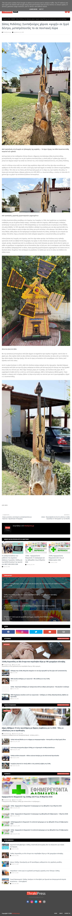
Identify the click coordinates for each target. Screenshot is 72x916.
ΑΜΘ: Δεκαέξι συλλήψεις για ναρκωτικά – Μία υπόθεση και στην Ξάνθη (30, 678)
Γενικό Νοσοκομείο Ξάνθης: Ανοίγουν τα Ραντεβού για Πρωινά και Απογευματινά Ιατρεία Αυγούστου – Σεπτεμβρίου (38, 880)
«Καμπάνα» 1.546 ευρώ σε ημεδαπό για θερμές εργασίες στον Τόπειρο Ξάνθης (28, 617)
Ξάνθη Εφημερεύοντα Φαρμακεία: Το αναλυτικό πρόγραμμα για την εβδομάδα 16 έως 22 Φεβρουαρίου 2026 (39, 823)
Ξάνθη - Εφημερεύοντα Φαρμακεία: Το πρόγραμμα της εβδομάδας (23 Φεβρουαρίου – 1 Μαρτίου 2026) (39, 814)
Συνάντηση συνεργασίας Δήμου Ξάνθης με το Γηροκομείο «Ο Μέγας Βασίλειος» (32, 747)
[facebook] (8, 632)
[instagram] (22, 632)
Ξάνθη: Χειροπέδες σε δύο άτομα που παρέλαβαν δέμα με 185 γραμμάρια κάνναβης (30, 595)
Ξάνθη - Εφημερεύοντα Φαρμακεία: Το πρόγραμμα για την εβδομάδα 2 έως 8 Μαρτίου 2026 (35, 559)
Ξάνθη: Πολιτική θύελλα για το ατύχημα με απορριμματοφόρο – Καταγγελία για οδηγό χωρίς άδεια (38, 739)
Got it (41, 9)
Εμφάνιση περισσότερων (63, 638)
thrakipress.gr (7, 32)
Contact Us (67, 913)
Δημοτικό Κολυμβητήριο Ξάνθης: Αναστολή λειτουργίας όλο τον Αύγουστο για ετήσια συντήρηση (34, 584)
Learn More (33, 9)
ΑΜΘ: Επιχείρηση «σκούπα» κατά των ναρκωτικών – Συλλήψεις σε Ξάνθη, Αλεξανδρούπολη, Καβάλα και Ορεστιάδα (39, 695)
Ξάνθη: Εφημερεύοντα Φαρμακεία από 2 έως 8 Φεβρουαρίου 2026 (56, 558)
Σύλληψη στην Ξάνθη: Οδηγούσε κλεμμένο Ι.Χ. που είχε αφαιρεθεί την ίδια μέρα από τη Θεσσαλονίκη (38, 670)
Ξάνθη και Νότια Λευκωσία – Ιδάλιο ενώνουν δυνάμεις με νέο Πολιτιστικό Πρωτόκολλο (34, 755)
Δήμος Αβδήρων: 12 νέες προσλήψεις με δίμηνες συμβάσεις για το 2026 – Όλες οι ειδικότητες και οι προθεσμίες (32, 729)
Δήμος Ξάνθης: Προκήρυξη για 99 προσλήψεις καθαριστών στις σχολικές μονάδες (30, 606)
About (61, 913)
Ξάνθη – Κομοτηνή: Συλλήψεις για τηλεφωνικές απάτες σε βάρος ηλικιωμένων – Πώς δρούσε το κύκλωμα (39, 686)
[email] (63, 632)
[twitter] (36, 632)
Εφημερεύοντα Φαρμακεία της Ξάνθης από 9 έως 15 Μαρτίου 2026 (27, 797)
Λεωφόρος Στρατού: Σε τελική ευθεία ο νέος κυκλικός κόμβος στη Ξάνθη (30, 763)
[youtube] (49, 632)
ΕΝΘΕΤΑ (13, 19)
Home (55, 913)
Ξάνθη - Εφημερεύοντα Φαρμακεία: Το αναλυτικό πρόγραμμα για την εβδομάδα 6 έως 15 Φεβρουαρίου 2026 (39, 831)
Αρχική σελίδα (6, 19)
